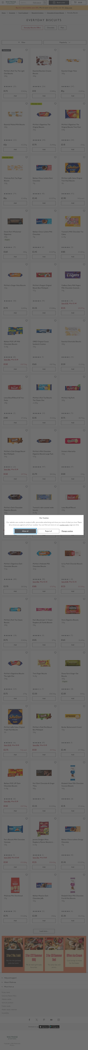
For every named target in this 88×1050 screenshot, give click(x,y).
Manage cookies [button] (67, 531)
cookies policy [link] (64, 525)
